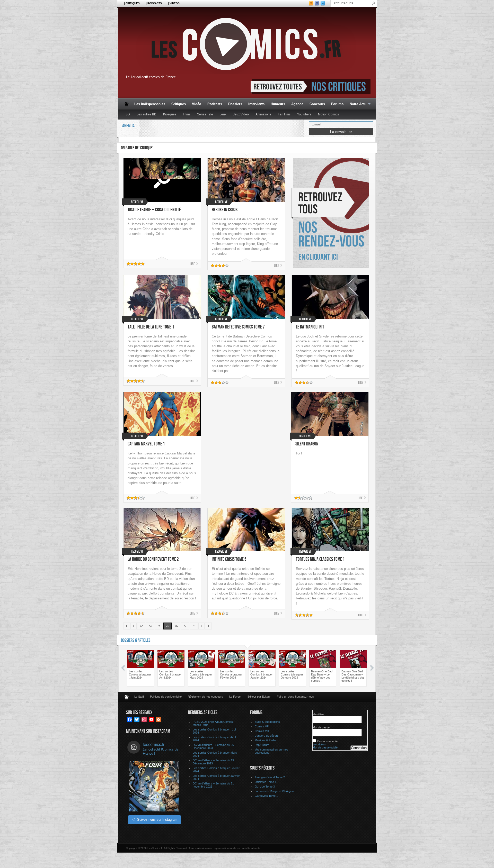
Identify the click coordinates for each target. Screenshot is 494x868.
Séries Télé (205, 114)
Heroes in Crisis (224, 210)
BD (128, 114)
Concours (317, 104)
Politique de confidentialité (166, 696)
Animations (263, 114)
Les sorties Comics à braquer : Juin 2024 (140, 674)
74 (158, 625)
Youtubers (304, 114)
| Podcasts (154, 3)
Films (186, 114)
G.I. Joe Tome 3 (265, 786)
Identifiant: (319, 714)
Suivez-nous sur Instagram (157, 819)
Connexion (359, 748)
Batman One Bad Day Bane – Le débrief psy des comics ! (321, 676)
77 (185, 625)
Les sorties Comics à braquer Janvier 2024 (261, 674)
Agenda (297, 104)
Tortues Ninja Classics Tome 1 (320, 559)
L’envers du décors (267, 735)
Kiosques (169, 114)
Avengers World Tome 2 (270, 777)
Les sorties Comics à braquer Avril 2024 (170, 674)
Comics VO (262, 731)
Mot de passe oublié (325, 747)
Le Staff (139, 696)
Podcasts (214, 104)
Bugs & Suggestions (267, 721)
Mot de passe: (321, 727)
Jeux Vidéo (241, 114)
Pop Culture (262, 744)
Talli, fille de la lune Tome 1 (151, 327)
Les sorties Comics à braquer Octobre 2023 (292, 674)
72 (141, 625)
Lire (192, 264)
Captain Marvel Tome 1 (146, 444)
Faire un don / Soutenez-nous (295, 696)
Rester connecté (327, 741)
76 (176, 625)
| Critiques (132, 3)
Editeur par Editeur (259, 696)
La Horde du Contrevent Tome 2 (153, 559)
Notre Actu (356, 104)
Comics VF (262, 726)
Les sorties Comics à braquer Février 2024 (231, 674)
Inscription (319, 744)
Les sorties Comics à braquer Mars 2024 (201, 674)
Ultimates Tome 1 (265, 781)
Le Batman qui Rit (310, 327)
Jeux (223, 114)
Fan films (284, 114)
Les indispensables (149, 104)
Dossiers (235, 104)
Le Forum (235, 696)
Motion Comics (328, 114)
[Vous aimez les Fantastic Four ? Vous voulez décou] (154, 786)
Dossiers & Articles (136, 640)
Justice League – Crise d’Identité (154, 210)
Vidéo (196, 104)
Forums (337, 104)
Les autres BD (146, 114)
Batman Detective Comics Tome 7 (238, 327)
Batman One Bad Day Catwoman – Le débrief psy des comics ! (353, 676)
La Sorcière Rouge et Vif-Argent (274, 791)
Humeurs (278, 104)
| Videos (174, 3)
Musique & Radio (265, 740)
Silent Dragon (306, 444)
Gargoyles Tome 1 (266, 795)
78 (193, 625)
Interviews (256, 104)
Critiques (178, 104)
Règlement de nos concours (205, 696)
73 (150, 625)
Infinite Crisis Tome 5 (229, 559)
